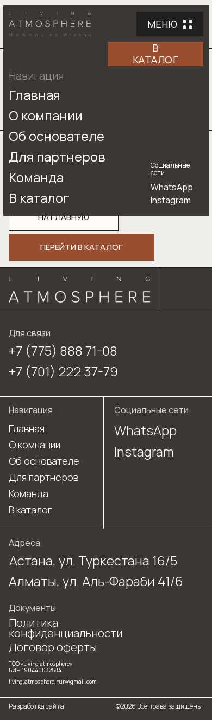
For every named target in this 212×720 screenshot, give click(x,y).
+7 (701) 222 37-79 (63, 371)
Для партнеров (57, 156)
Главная (34, 95)
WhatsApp (172, 187)
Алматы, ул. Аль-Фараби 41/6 (96, 581)
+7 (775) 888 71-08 (63, 350)
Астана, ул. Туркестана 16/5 (93, 560)
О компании (46, 115)
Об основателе (56, 136)
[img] (79, 290)
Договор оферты (53, 647)
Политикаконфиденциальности (65, 627)
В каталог (39, 198)
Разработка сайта (36, 706)
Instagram (171, 200)
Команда (36, 177)
